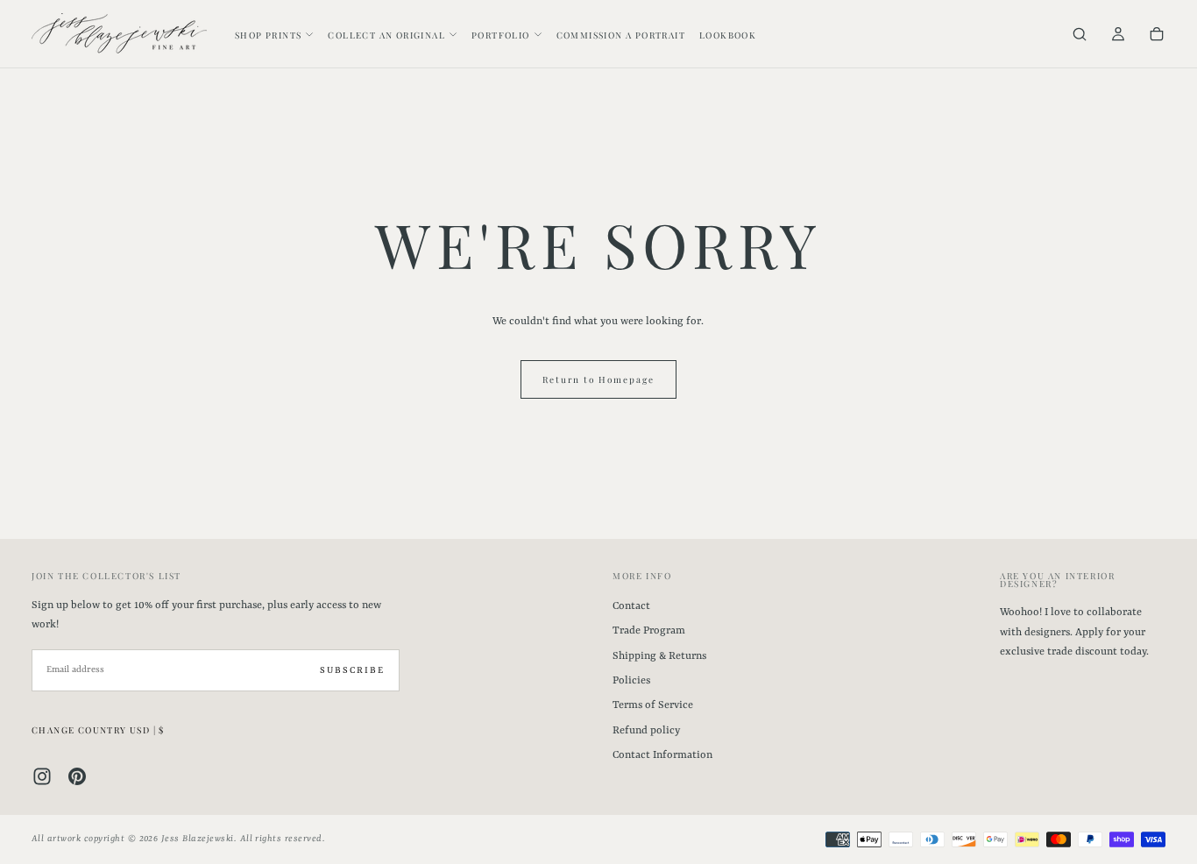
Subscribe (352, 670)
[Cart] (1156, 35)
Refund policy (646, 731)
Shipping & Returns (659, 656)
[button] (1079, 35)
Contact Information (662, 755)
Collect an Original (386, 35)
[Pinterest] (77, 776)
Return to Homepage (598, 379)
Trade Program (649, 631)
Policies (631, 681)
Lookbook (727, 35)
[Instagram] (42, 776)
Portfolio (500, 35)
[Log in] (1118, 35)
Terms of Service (653, 705)
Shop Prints (268, 35)
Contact (631, 606)
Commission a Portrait (620, 35)
